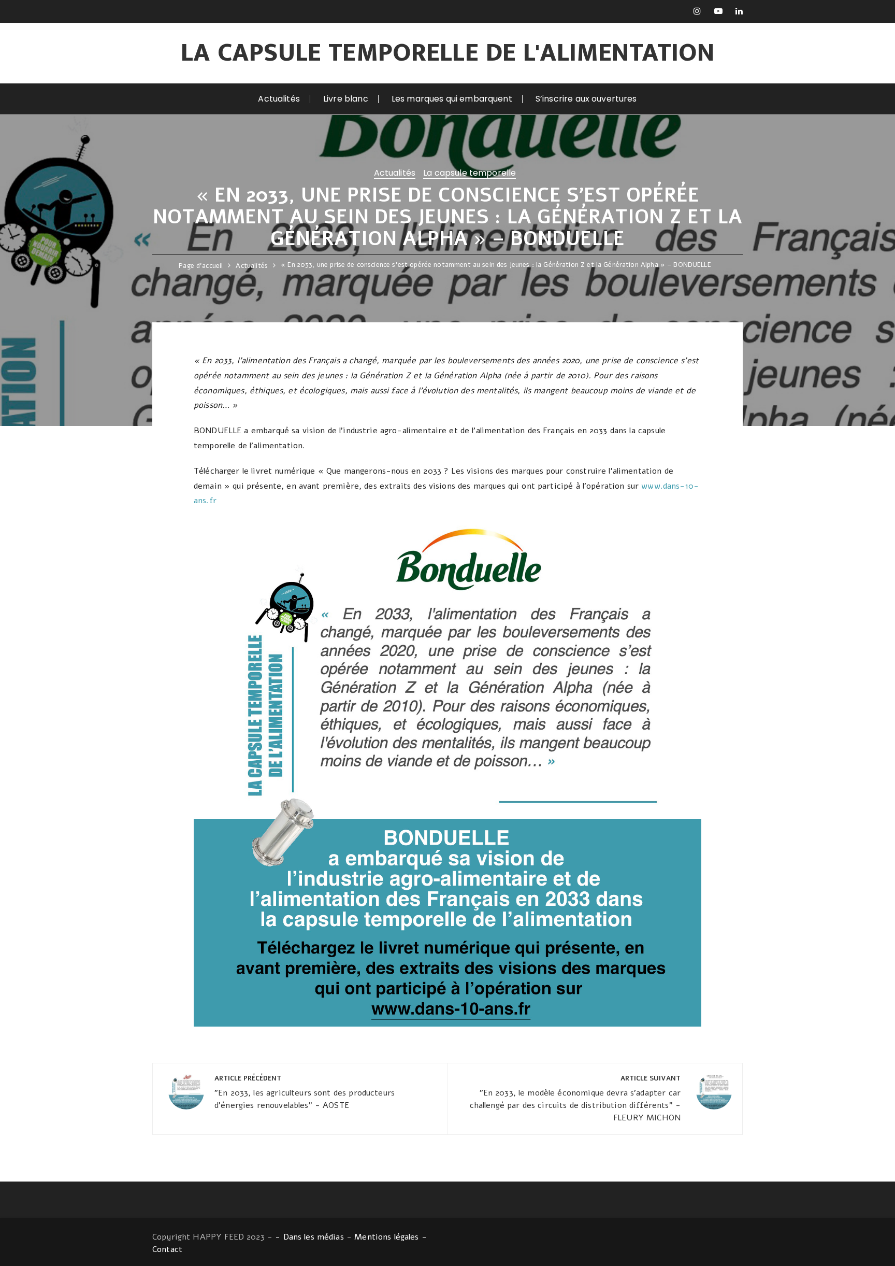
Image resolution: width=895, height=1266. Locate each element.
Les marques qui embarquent (452, 99)
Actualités (279, 99)
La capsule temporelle (469, 173)
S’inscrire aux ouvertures (586, 99)
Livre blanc (345, 99)
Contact (167, 1249)
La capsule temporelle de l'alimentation (448, 53)
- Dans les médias (309, 1237)
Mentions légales (386, 1237)
